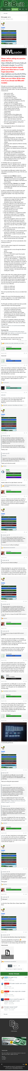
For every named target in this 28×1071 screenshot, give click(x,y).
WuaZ (5, 986)
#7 (26, 496)
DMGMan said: (5, 435)
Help (24, 1064)
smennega (6, 994)
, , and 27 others (14, 343)
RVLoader (10, 978)
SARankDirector (7, 1008)
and (9, 547)
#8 (26, 532)
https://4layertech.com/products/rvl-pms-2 (14, 120)
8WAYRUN (20, 1067)
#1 (26, 46)
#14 (26, 701)
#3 (26, 365)
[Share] (24, 46)
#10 (26, 601)
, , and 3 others (13, 405)
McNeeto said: (5, 806)
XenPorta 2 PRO (8, 1067)
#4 (26, 392)
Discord (3, 1056)
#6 (26, 480)
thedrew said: (5, 453)
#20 (26, 932)
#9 (26, 557)
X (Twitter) (4, 1057)
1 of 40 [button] (10, 965)
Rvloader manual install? (10, 1007)
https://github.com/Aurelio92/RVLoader (17, 333)
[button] (20, 9)
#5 (26, 432)
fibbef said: (4, 772)
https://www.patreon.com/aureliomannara (11, 325)
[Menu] (1, 9)
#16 (26, 770)
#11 (26, 628)
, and (9, 691)
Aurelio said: (4, 560)
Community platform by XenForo (14, 1066)
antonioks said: (5, 535)
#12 (26, 660)
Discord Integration (8, 1068)
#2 (26, 353)
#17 (26, 833)
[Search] (26, 9)
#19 (26, 894)
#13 (26, 681)
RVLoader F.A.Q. (12, 977)
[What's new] (23, 9)
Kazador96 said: (5, 785)
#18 (26, 868)
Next (14, 965)
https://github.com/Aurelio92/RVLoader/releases (12, 331)
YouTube (3, 1059)
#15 (26, 720)
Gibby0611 (6, 1002)
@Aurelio (3, 395)
